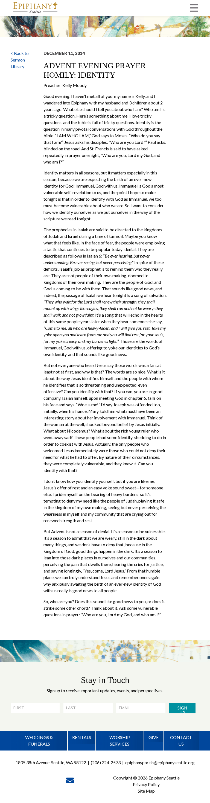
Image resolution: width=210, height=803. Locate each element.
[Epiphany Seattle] (35, 8)
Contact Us (181, 740)
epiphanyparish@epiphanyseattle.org (160, 762)
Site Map (146, 790)
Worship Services (119, 740)
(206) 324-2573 (106, 762)
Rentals (81, 737)
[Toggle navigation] (193, 8)
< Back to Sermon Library (20, 60)
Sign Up (182, 709)
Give (153, 737)
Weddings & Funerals (39, 740)
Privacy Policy (146, 784)
